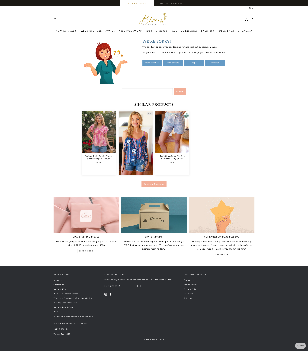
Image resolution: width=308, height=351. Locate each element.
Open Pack (226, 31)
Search (179, 92)
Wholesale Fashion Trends (66, 294)
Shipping (188, 298)
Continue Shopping (154, 184)
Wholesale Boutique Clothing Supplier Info (73, 298)
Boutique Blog (60, 289)
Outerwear (189, 31)
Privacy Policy (191, 289)
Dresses (161, 31)
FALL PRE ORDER (91, 31)
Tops (149, 31)
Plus (174, 31)
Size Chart (189, 294)
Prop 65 (57, 312)
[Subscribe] (139, 286)
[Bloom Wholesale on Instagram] (105, 294)
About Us (58, 280)
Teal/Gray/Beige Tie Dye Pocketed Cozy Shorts (172, 157)
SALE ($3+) (208, 31)
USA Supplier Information (66, 303)
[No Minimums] (154, 215)
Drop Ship (245, 31)
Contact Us (222, 255)
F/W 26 (110, 31)
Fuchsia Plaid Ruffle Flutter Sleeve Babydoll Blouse (99, 157)
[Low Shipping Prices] (86, 215)
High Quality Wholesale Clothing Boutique (73, 316)
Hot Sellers (173, 63)
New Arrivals (66, 31)
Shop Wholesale (137, 3)
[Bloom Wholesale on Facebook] (110, 294)
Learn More (86, 251)
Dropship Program (171, 3)
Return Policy (190, 285)
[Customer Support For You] (221, 215)
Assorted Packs (130, 31)
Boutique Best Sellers (63, 307)
